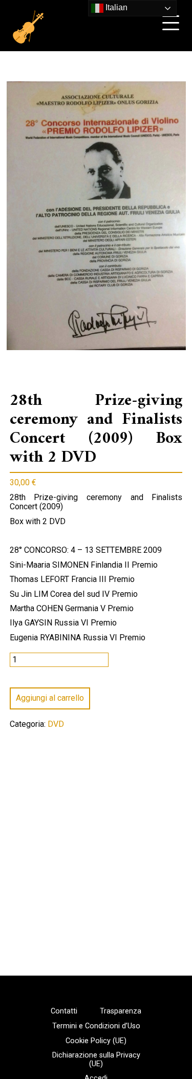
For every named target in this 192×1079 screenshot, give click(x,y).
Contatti (64, 1011)
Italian (115, 7)
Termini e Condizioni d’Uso (96, 1026)
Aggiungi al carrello (50, 698)
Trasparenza (120, 1011)
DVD (56, 724)
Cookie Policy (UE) (96, 1041)
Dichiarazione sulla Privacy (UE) (96, 1059)
